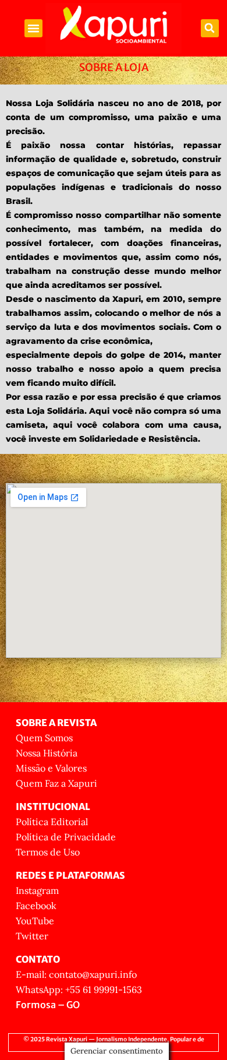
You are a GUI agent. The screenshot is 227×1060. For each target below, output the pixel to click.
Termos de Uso (48, 852)
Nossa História (46, 753)
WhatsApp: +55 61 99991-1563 (79, 989)
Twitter (32, 936)
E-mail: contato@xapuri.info (76, 974)
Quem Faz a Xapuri (56, 783)
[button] (33, 28)
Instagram (37, 890)
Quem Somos (44, 738)
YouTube (35, 921)
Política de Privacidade (66, 837)
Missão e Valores (51, 768)
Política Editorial (52, 821)
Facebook (36, 905)
